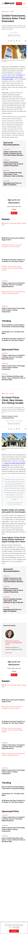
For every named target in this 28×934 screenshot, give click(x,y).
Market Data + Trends (8, 11)
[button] (3, 4)
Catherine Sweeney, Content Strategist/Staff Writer (13, 645)
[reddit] (16, 40)
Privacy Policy (16, 927)
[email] (19, 40)
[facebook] (9, 40)
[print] (25, 40)
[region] (14, 928)
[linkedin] (11, 40)
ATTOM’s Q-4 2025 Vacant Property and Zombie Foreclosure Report (13, 77)
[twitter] (14, 40)
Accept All (14, 931)
